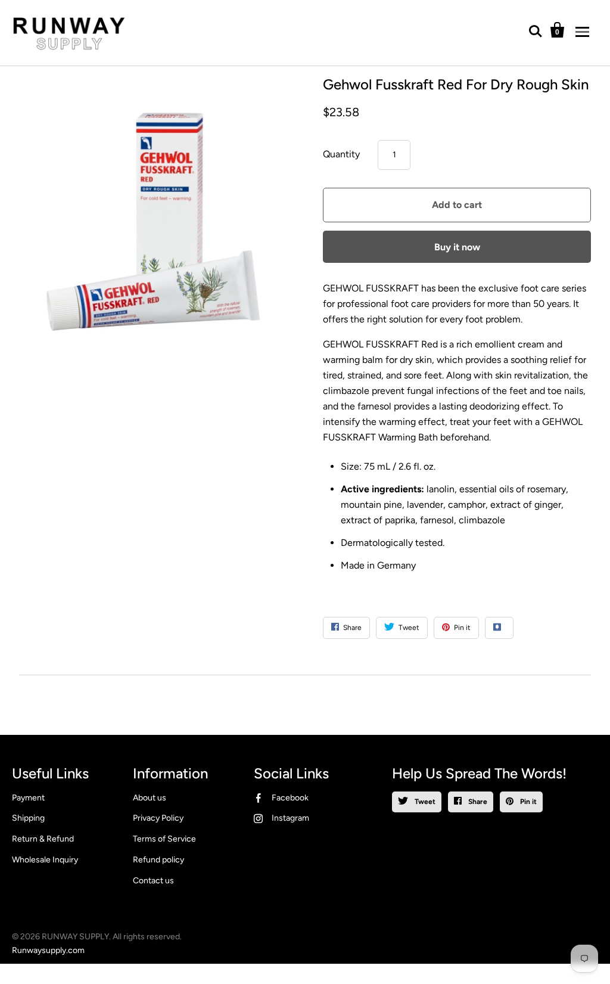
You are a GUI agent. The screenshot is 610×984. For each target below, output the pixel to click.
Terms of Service (164, 839)
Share (476, 801)
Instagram (290, 818)
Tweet (424, 801)
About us (149, 798)
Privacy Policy (158, 818)
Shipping (28, 818)
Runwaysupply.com (48, 950)
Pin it (527, 801)
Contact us (153, 881)
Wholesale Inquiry (45, 860)
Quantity (341, 154)
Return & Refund (43, 839)
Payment (28, 798)
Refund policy (158, 860)
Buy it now (457, 247)
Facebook (290, 798)
